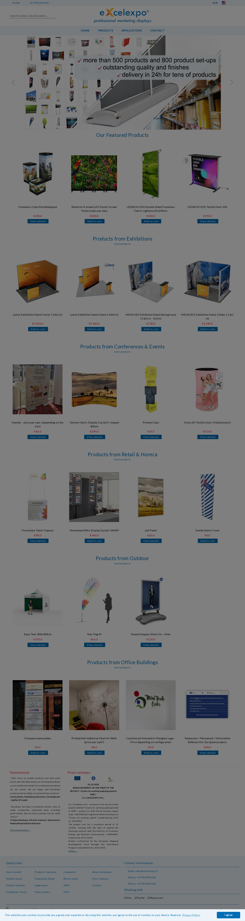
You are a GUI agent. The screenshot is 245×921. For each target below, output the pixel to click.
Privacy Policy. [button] (191, 915)
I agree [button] (228, 915)
